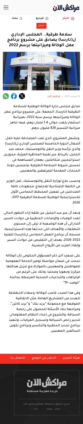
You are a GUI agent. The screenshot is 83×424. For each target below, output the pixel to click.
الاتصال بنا (17, 358)
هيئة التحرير (71, 358)
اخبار (66, 18)
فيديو (40, 18)
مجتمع (41, 25)
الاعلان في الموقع (44, 358)
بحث (15, 18)
